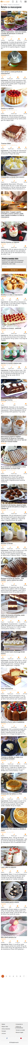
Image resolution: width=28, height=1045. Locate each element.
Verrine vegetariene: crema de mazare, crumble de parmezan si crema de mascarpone (13, 33)
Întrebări (4, 1031)
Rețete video (5, 1026)
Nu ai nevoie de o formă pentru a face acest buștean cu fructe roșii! (13, 467)
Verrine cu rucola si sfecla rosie (11, 363)
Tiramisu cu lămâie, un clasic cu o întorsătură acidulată (12, 758)
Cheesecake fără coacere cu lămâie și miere (13, 829)
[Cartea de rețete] (12, 1)
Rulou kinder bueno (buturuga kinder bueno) (13, 652)
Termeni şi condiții (20, 1030)
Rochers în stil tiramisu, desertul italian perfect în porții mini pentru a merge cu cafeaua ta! (14, 506)
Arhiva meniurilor (6, 1028)
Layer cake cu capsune (8, 867)
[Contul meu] (16, 1)
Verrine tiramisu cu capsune (10, 242)
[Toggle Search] (21, 1)
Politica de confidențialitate (19, 1027)
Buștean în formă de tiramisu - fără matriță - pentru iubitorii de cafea (12, 579)
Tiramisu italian (6, 143)
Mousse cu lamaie (7, 543)
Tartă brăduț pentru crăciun (10, 902)
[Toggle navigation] (25, 2)
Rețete (3, 1024)
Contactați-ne (19, 1024)
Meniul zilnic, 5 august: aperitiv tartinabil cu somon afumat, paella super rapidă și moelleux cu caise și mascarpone (12, 214)
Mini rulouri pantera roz (8, 937)
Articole (4, 1033)
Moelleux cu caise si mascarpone (12, 295)
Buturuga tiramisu (7, 400)
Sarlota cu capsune (7, 108)
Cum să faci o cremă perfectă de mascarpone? (11, 72)
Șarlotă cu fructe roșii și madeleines (12, 722)
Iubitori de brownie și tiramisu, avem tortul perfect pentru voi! (13, 616)
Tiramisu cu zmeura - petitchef (11, 328)
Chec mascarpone (7, 688)
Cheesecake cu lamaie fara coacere (12, 177)
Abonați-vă (14, 270)
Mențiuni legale (19, 1032)
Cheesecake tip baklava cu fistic (11, 794)
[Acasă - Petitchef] (1, 4)
